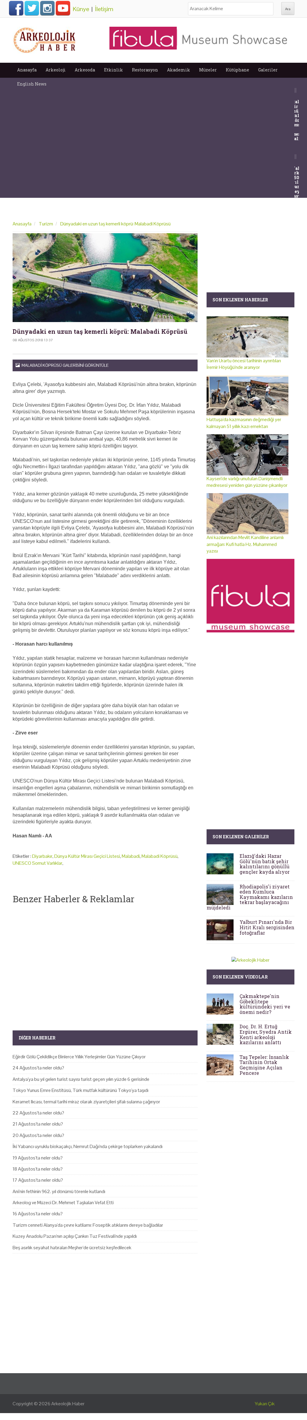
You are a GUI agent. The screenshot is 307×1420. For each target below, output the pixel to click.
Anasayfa (27, 70)
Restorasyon (145, 70)
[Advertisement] (105, 962)
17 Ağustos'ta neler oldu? (38, 1180)
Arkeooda (85, 70)
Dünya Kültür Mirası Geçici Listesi (87, 856)
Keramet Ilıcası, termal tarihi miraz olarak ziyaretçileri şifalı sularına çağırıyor (86, 1102)
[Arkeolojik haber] (45, 39)
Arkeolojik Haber (68, 1403)
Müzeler (208, 70)
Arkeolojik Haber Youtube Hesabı (63, 8)
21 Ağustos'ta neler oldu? (38, 1124)
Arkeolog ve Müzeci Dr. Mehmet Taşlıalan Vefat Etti (63, 1202)
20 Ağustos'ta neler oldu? (38, 1135)
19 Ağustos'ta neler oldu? (38, 1158)
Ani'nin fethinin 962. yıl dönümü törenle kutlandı (59, 1191)
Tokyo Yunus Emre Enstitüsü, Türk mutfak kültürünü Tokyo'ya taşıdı (80, 1090)
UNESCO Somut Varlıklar (37, 863)
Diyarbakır (42, 856)
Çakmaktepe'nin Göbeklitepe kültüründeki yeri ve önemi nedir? (265, 1004)
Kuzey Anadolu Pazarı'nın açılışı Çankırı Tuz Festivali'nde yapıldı (75, 1236)
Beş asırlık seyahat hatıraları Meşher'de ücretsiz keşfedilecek (72, 1247)
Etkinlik (113, 70)
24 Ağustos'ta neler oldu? (38, 1068)
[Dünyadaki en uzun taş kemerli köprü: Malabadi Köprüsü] (105, 277)
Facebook (16, 8)
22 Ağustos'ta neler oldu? (38, 1113)
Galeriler (268, 70)
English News (31, 84)
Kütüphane (237, 70)
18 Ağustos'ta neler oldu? (38, 1169)
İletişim (104, 9)
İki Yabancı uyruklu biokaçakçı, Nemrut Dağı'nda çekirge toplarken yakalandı (87, 1146)
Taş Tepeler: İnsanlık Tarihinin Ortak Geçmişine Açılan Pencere (264, 1065)
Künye (81, 9)
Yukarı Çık (265, 1403)
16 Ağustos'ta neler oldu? (38, 1213)
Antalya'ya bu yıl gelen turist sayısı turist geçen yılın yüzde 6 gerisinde (81, 1079)
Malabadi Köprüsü (159, 856)
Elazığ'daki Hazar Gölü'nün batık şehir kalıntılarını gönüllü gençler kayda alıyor (265, 864)
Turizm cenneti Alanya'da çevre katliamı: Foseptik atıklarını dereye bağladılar (88, 1225)
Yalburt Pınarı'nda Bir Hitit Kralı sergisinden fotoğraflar (267, 927)
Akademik (178, 70)
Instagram (47, 8)
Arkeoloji (56, 70)
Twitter (32, 8)
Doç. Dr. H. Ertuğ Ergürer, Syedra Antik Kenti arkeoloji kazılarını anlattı (266, 1034)
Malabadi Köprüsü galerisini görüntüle (64, 365)
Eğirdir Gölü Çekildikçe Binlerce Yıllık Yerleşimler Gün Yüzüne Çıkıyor (79, 1057)
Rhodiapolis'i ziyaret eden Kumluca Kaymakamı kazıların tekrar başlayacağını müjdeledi (250, 897)
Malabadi (131, 856)
